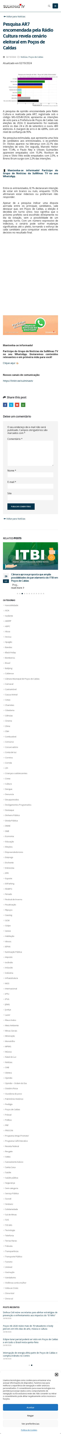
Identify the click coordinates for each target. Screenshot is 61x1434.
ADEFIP (8, 624)
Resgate (9, 1154)
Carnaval (9, 687)
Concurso (9, 745)
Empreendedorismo (14, 855)
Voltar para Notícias (15, 16)
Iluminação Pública (13, 955)
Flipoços (8, 913)
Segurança (10, 1186)
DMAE (7, 829)
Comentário (15, 438)
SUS (7, 1222)
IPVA (7, 1002)
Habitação (9, 939)
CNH (7, 734)
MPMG (8, 1049)
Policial (8, 1117)
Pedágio (9, 1107)
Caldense (9, 676)
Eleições (9, 850)
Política (8, 1123)
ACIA (7, 613)
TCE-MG (8, 1228)
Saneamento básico (14, 1165)
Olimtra (8, 1075)
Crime (7, 781)
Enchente (9, 865)
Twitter (11, 405)
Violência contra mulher (15, 1285)
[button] (56, 1374)
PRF (6, 1128)
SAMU (8, 1159)
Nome (11, 470)
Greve (8, 934)
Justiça (8, 1012)
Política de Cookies (29, 1430)
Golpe (8, 928)
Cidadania (9, 713)
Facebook (5, 405)
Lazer (7, 1018)
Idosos (8, 944)
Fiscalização (10, 907)
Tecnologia (10, 1233)
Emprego (9, 860)
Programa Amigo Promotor (17, 1138)
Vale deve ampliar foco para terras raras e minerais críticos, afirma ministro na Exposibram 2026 (27, 1360)
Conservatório (11, 750)
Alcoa (7, 634)
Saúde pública (11, 1180)
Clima (7, 729)
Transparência (11, 1254)
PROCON (9, 1133)
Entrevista (9, 871)
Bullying (8, 671)
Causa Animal (11, 697)
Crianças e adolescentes (16, 776)
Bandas (8, 650)
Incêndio (9, 965)
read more (17, 590)
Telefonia (9, 1238)
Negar (30, 1415)
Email (17, 405)
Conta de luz (10, 755)
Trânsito (9, 1249)
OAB (7, 1070)
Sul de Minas (11, 1217)
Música (8, 1054)
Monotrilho (10, 1044)
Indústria (9, 976)
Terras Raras (11, 1243)
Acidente (9, 618)
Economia (9, 839)
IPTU (7, 997)
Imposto (8, 960)
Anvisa (8, 640)
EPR (7, 876)
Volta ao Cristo (11, 1291)
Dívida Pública (11, 823)
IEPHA (7, 949)
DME (7, 834)
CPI (6, 771)
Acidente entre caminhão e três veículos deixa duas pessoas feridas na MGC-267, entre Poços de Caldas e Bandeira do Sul (29, 1318)
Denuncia (9, 797)
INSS (7, 986)
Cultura (8, 787)
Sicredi (8, 1201)
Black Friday (10, 655)
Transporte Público (13, 1259)
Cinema (8, 724)
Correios (9, 760)
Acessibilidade (11, 608)
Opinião (8, 1081)
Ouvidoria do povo (13, 1096)
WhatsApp (23, 405)
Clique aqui (9, 363)
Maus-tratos (10, 1023)
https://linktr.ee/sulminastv (18, 380)
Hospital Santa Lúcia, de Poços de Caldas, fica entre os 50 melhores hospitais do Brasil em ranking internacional (33, 580)
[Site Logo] (14, 6)
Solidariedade (11, 1212)
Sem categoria (11, 1191)
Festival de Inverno (13, 902)
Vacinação (10, 1275)
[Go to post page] (30, 557)
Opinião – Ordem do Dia (16, 1086)
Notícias (24, 57)
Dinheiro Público (12, 818)
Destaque (9, 813)
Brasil (7, 666)
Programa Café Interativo (16, 1144)
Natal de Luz (10, 1060)
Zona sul (9, 1301)
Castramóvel (11, 692)
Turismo (8, 1264)
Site (9, 493)
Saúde (8, 1175)
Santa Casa (10, 1170)
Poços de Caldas (36, 57)
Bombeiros (10, 661)
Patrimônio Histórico (14, 1102)
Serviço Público (12, 1196)
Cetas (7, 703)
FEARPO (8, 892)
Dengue (8, 792)
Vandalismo (10, 1280)
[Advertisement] (30, 277)
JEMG (7, 1007)
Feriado (8, 897)
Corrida (8, 766)
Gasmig (8, 918)
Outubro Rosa (11, 1091)
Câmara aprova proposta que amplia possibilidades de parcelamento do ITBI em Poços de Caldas (29, 1333)
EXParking (9, 886)
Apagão (8, 645)
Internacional (11, 991)
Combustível (10, 739)
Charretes (9, 708)
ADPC (7, 629)
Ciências (9, 718)
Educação (9, 844)
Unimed (8, 1270)
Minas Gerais (11, 1033)
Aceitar (30, 1407)
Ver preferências (30, 1423)
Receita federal (12, 1149)
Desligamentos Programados (18, 808)
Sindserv (9, 1207)
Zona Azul (9, 1296)
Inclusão (9, 970)
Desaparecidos (12, 802)
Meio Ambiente (12, 1028)
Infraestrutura (11, 981)
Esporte (8, 881)
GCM (7, 923)
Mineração (10, 1039)
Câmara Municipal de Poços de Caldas (22, 682)
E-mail (11, 481)
